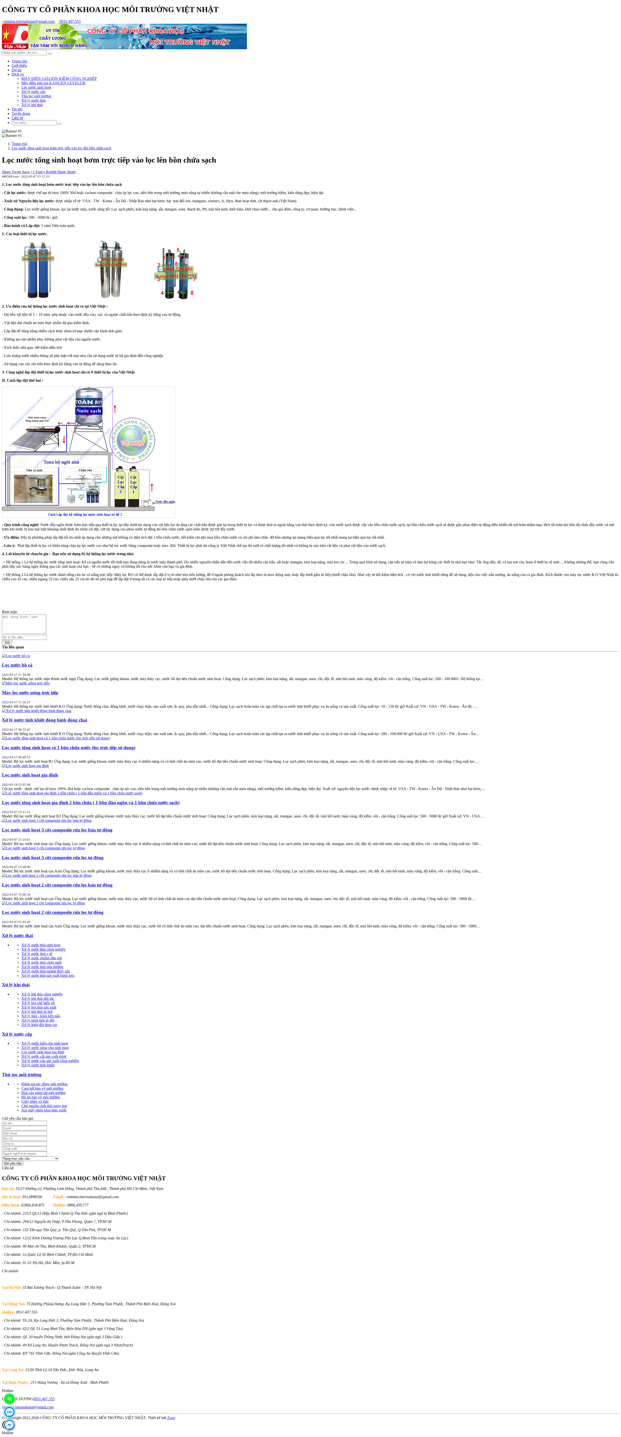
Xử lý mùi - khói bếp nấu (40, 1016)
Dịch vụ (18, 74)
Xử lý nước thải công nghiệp (43, 949)
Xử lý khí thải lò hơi (36, 1012)
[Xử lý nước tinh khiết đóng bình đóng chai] (36, 711)
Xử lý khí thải (32, 105)
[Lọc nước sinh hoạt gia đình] (25, 766)
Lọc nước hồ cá (17, 665)
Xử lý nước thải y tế (36, 954)
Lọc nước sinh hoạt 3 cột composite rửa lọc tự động (53, 857)
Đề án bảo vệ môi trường (40, 1097)
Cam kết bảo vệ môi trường (42, 1088)
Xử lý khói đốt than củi (39, 1025)
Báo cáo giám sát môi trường (43, 1093)
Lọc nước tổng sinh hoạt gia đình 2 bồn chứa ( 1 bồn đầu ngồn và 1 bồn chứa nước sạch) (91, 802)
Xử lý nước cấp (33, 92)
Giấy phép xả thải (35, 1101)
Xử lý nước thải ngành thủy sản (45, 971)
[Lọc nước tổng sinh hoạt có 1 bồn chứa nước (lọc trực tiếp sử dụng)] (56, 738)
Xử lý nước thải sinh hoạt (40, 945)
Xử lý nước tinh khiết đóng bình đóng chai (44, 719)
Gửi (7, 642)
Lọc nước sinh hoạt (36, 87)
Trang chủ (19, 61)
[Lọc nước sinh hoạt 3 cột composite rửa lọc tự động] (43, 848)
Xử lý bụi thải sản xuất (38, 1007)
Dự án (16, 70)
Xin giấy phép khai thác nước (44, 1110)
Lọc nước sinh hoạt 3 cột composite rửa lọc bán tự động (57, 829)
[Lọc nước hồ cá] (16, 656)
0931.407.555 (69, 21)
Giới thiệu (19, 65)
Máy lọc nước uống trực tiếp (30, 692)
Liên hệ (17, 118)
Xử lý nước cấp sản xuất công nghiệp (50, 1061)
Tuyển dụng (21, 113)
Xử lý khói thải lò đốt (37, 1020)
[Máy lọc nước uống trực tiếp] (25, 683)
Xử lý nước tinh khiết (37, 1065)
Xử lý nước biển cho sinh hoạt (44, 1043)
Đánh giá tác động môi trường (44, 1084)
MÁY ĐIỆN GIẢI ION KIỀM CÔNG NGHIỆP (59, 79)
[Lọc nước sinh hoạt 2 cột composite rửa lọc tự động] (43, 903)
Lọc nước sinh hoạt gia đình (30, 774)
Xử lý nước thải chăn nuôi (41, 962)
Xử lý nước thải (33, 100)
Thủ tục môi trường (36, 96)
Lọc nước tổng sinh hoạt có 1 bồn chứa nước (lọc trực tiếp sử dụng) (68, 747)
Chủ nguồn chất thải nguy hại (44, 1106)
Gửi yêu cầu (12, 1163)
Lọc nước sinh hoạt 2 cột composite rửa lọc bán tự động (57, 884)
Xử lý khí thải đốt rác (37, 998)
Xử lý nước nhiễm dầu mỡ (41, 958)
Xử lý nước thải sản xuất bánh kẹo (47, 975)
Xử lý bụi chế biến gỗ (38, 1003)
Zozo (171, 1418)
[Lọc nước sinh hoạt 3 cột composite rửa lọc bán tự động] (46, 820)
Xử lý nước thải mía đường (42, 967)
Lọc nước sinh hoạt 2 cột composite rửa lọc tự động (53, 912)
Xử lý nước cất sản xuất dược (44, 1056)
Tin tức (17, 109)
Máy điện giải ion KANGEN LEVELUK (53, 83)
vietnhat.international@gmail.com (28, 21)
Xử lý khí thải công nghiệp (42, 994)
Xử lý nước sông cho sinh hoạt (45, 1048)
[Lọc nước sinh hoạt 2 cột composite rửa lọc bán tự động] (46, 875)
